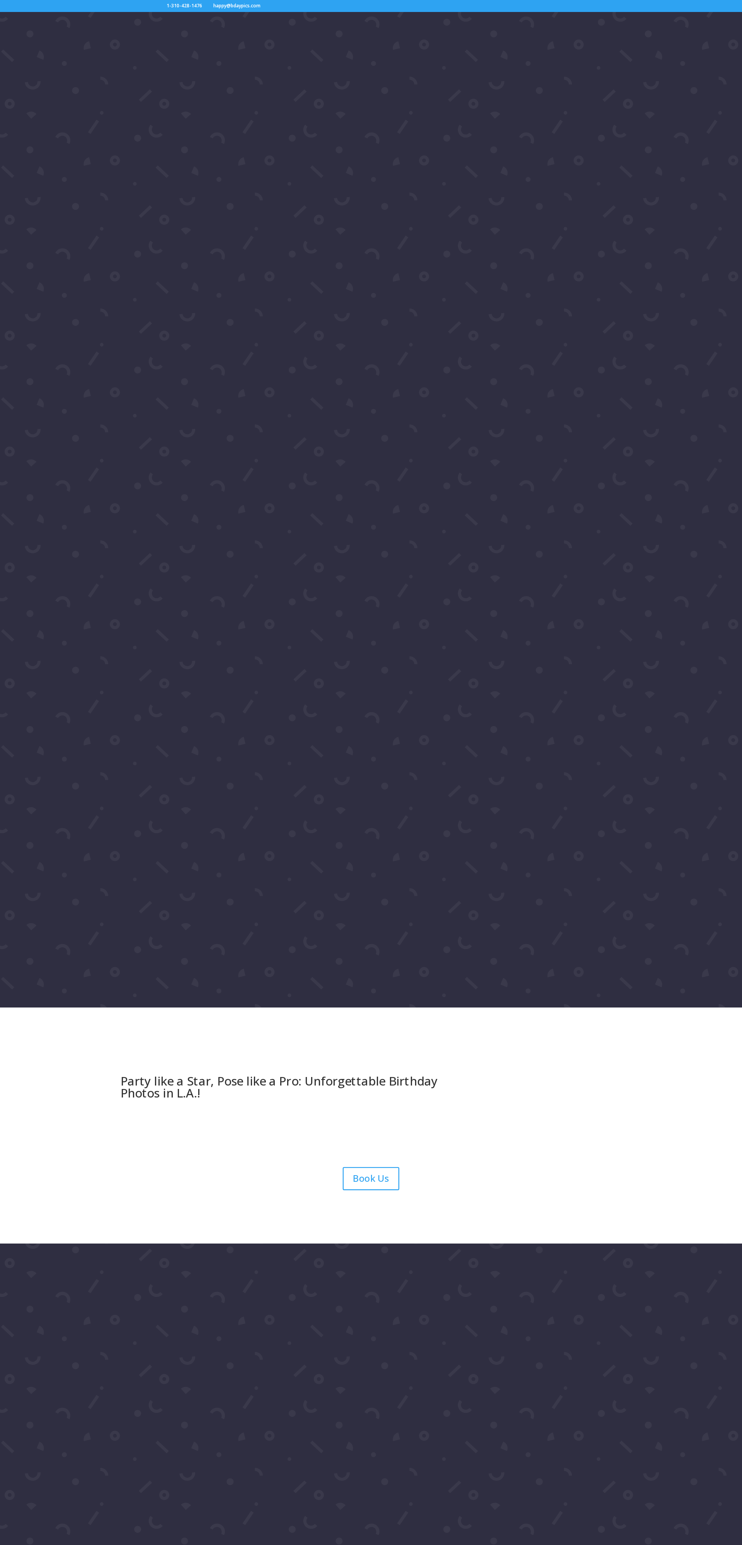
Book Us (371, 1178)
